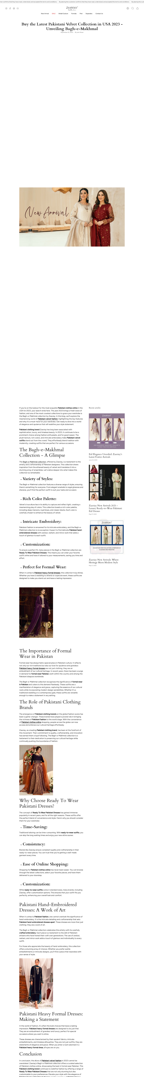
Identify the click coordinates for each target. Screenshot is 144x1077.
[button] (63, 13)
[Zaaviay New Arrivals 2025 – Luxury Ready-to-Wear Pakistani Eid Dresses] (107, 482)
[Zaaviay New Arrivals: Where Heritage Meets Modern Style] (107, 537)
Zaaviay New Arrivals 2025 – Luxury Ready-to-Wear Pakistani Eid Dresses (105, 508)
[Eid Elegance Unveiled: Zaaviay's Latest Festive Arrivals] (107, 431)
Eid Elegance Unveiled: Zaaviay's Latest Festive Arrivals (105, 456)
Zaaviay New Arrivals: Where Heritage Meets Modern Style (104, 561)
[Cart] (137, 8)
